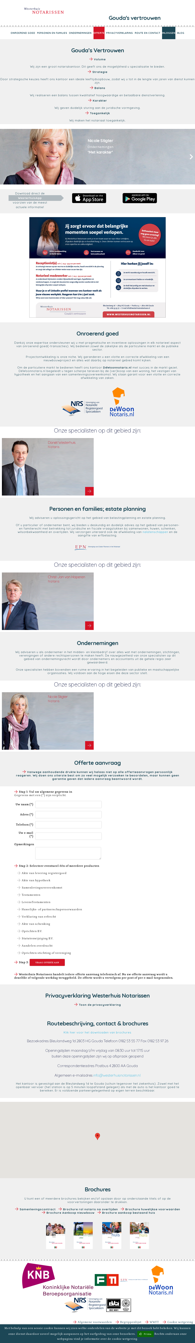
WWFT (154, 1322)
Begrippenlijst (130, 1322)
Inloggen (168, 33)
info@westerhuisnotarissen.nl (117, 1075)
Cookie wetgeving (180, 1322)
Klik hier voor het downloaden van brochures (97, 1032)
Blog (180, 33)
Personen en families (52, 33)
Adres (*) (26, 814)
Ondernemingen (80, 33)
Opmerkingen (24, 844)
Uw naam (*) (24, 804)
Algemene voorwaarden (95, 1322)
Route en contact (147, 33)
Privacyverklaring (119, 33)
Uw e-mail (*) (26, 834)
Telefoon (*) (24, 824)
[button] (97, 1136)
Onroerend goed (23, 33)
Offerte (99, 33)
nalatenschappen (155, 532)
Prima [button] (147, 1334)
